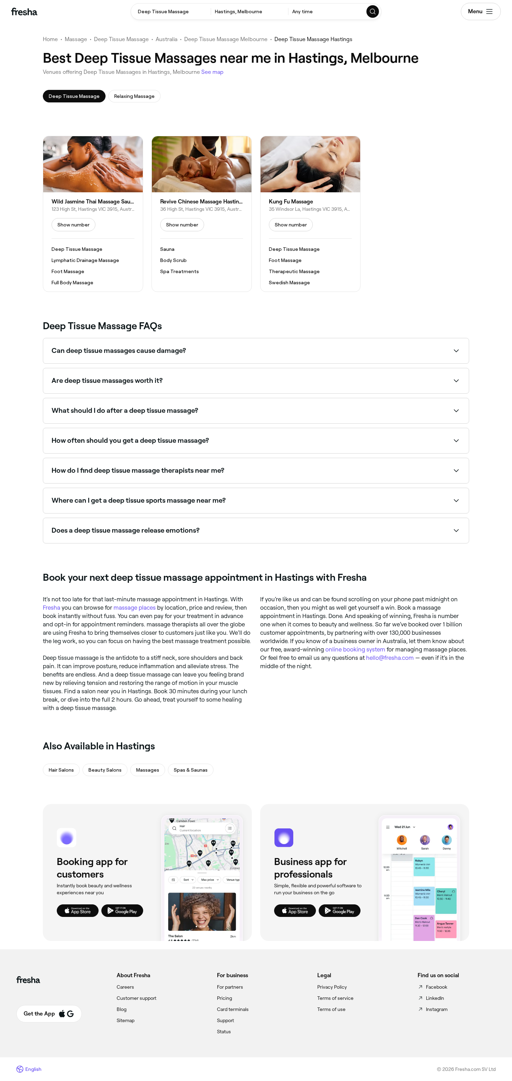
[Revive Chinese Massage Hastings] (201, 214)
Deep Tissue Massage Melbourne (225, 39)
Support (225, 1020)
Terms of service (335, 998)
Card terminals (233, 1009)
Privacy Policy (332, 987)
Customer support (136, 998)
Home (50, 39)
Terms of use (331, 1009)
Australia (166, 39)
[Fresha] (24, 11)
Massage (76, 39)
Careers (125, 987)
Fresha (51, 607)
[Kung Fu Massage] (310, 214)
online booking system (355, 649)
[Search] (373, 11)
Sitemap (125, 1020)
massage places (135, 607)
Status (224, 1031)
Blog (121, 1009)
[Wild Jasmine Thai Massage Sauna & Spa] (93, 214)
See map (212, 72)
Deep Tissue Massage (121, 39)
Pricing (224, 998)
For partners (230, 987)
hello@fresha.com (390, 658)
